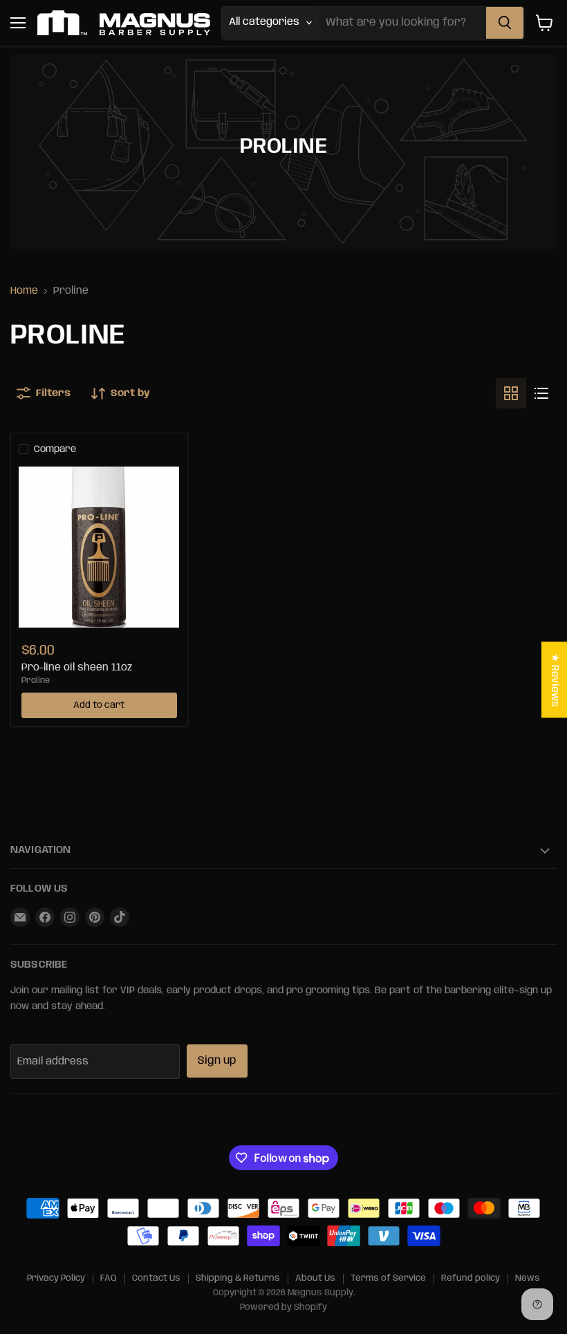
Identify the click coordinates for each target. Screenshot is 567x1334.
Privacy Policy (56, 1278)
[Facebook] (45, 917)
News (527, 1278)
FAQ (108, 1278)
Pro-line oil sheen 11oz (76, 667)
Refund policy (470, 1278)
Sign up (217, 1061)
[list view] (541, 393)
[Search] (504, 23)
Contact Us (156, 1278)
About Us (315, 1278)
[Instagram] (70, 917)
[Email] (20, 917)
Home (24, 291)
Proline (35, 680)
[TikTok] (119, 917)
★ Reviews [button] (554, 680)
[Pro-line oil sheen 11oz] (99, 547)
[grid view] (511, 393)
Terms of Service (388, 1278)
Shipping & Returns (238, 1278)
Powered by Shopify (283, 1307)
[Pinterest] (94, 917)
